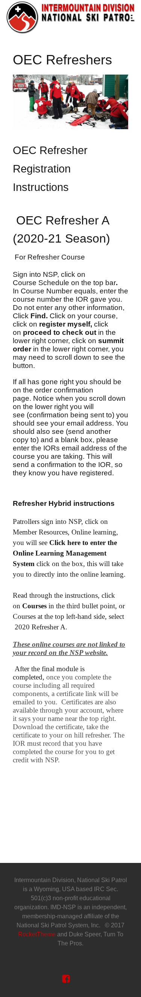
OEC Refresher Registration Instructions (50, 168)
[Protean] (70, 17)
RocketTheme (37, 934)
